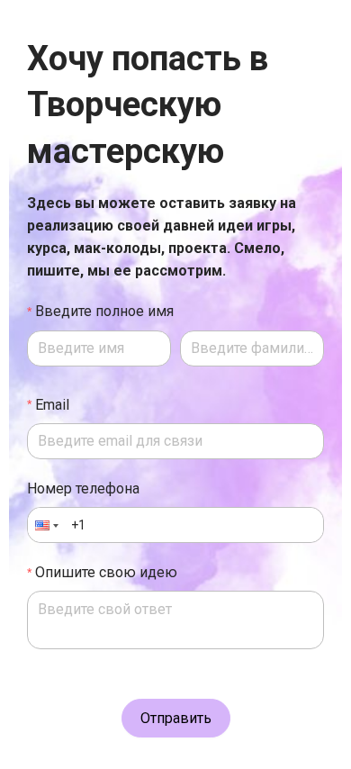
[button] (45, 525)
